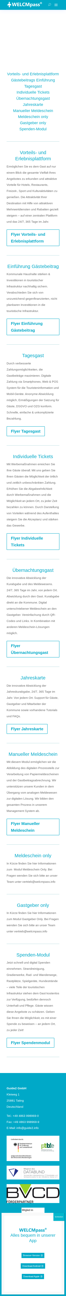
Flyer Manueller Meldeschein (25, 827)
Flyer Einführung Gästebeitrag (27, 327)
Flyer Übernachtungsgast (29, 649)
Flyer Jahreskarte (27, 729)
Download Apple (31, 1276)
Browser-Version (31, 1255)
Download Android (31, 1266)
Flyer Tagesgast (26, 431)
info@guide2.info (27, 1128)
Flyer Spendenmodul (30, 1042)
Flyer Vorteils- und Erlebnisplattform (28, 237)
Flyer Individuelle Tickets (27, 541)
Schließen (59, 1217)
